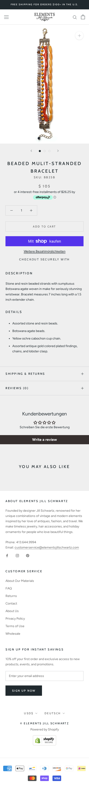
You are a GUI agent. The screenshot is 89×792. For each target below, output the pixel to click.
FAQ (8, 588)
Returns (11, 596)
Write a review (44, 439)
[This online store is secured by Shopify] (44, 738)
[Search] (75, 17)
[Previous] (31, 151)
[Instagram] (17, 555)
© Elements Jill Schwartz (44, 723)
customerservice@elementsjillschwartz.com (47, 547)
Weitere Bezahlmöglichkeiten (44, 251)
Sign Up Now (23, 690)
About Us (12, 611)
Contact (11, 603)
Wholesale (12, 634)
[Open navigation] (6, 17)
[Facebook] (7, 555)
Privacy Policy (15, 619)
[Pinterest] (27, 555)
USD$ (29, 713)
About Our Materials (19, 581)
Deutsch (52, 713)
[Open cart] (83, 17)
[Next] (58, 151)
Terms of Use (14, 626)
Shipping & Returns (25, 373)
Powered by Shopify (44, 729)
